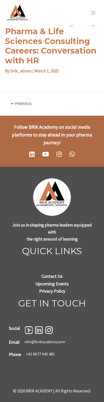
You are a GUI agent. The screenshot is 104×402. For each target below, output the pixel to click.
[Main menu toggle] (93, 13)
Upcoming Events (52, 284)
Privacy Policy (52, 291)
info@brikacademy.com (44, 341)
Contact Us (52, 276)
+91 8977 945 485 (40, 353)
